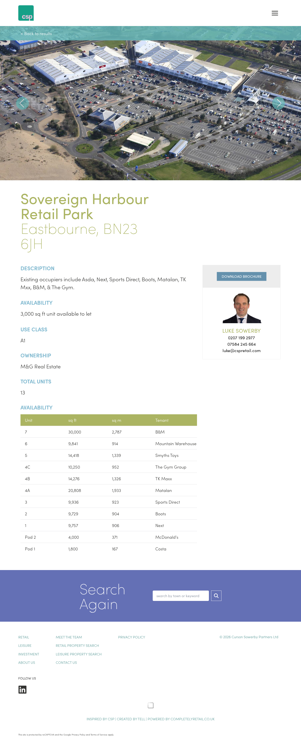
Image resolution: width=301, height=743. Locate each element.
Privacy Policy (131, 636)
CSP (111, 718)
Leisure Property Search (79, 653)
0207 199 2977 (241, 337)
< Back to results (36, 33)
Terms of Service (99, 734)
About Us (26, 662)
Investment (28, 653)
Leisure (25, 645)
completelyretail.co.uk (193, 718)
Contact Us (66, 662)
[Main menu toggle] (275, 13)
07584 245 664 (241, 344)
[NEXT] (278, 103)
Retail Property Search (77, 645)
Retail (23, 636)
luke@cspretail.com (242, 350)
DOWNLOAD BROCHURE (242, 276)
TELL (142, 718)
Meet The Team (69, 636)
